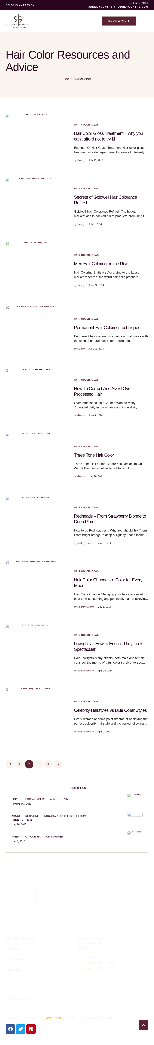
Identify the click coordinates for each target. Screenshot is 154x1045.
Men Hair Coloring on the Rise (101, 263)
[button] (136, 3)
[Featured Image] (34, 142)
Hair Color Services (20, 938)
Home (66, 78)
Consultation (15, 969)
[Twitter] (20, 1029)
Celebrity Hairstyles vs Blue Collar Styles (110, 710)
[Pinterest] (31, 1029)
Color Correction (18, 959)
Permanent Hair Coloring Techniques (107, 327)
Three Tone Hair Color (94, 455)
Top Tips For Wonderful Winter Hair (39, 799)
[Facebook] (10, 1029)
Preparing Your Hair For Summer (37, 836)
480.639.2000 (19, 998)
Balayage (13, 949)
